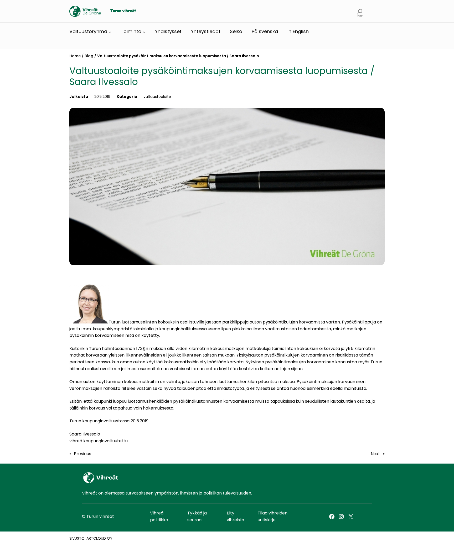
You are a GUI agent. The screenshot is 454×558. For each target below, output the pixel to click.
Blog (89, 56)
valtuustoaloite (157, 96)
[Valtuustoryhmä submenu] (110, 31)
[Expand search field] (360, 11)
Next (375, 454)
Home (75, 56)
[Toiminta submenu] (144, 31)
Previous (82, 454)
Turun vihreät (123, 11)
